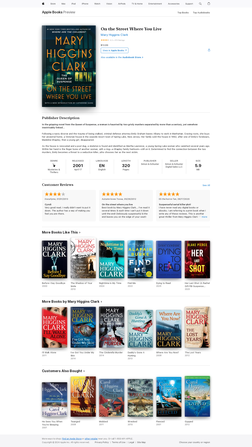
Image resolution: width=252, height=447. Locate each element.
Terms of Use (118, 442)
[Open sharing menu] (209, 50)
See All (206, 185)
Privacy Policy (102, 442)
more (204, 217)
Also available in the (121, 57)
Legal (131, 442)
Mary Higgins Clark (114, 34)
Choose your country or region (194, 442)
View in (113, 50)
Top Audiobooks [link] (201, 12)
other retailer (91, 439)
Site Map (141, 442)
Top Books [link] (183, 12)
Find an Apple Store (72, 439)
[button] (200, 4)
